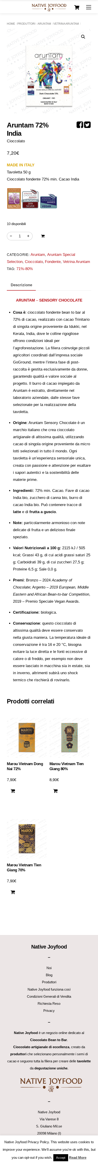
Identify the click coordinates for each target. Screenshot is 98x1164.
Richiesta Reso (49, 1003)
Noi (49, 968)
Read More (77, 1157)
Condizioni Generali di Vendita (49, 996)
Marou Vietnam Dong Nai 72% (25, 766)
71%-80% (24, 269)
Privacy (49, 1011)
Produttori (26, 23)
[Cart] (76, 7)
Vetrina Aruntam (66, 23)
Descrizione (21, 285)
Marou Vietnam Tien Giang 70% (24, 867)
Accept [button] (60, 1157)
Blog (49, 975)
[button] (83, 37)
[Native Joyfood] (49, 7)
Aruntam (44, 23)
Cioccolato (34, 262)
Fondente (53, 262)
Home (11, 23)
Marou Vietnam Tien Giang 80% (66, 766)
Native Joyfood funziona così (49, 989)
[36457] (42, 236)
